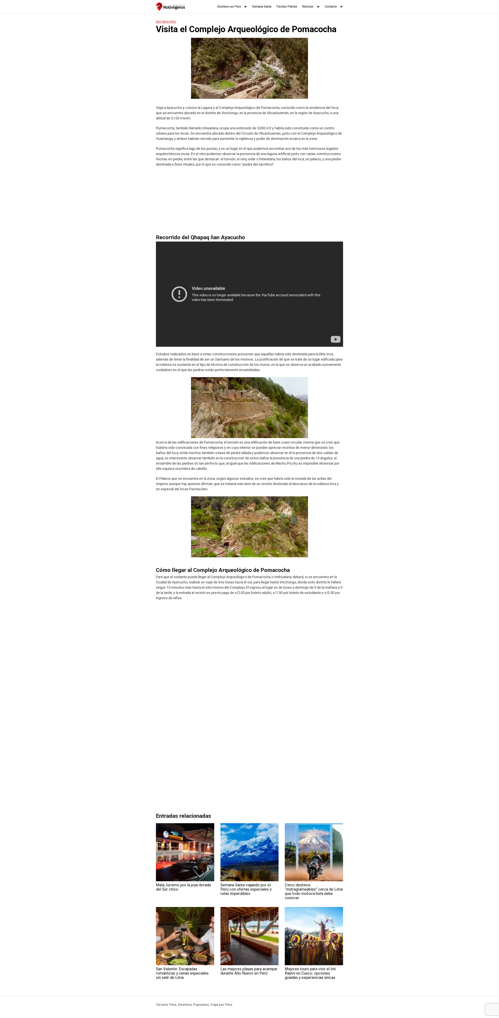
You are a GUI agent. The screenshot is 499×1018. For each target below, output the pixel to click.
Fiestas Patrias (286, 6)
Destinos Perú (166, 21)
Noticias (307, 6)
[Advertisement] (249, 199)
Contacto (331, 6)
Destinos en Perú (229, 6)
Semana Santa (261, 6)
